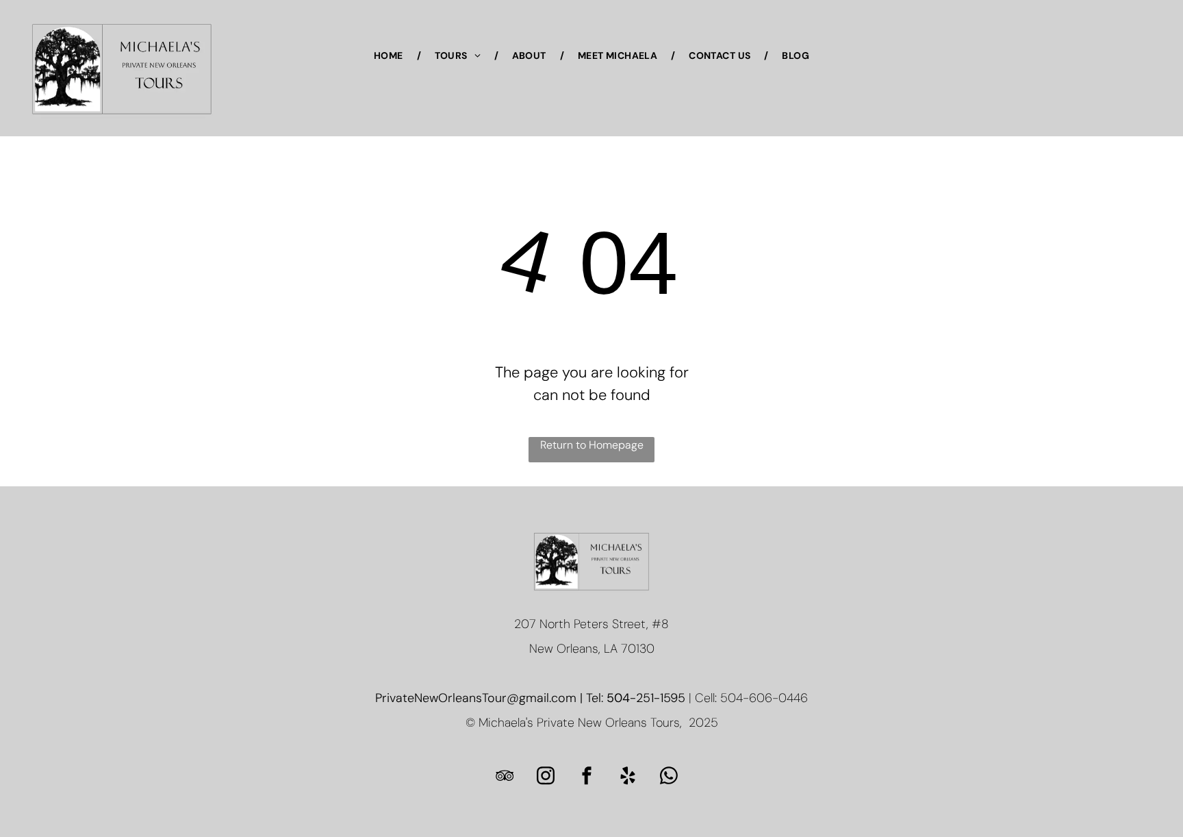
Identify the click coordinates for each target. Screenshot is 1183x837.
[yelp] (627, 777)
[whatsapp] (669, 777)
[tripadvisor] (504, 777)
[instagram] (545, 777)
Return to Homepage (592, 445)
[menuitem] (390, 55)
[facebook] (586, 777)
